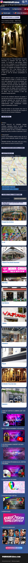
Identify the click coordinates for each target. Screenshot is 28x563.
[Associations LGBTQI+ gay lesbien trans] (14, 503)
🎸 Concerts (5, 9)
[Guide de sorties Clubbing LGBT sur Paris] (14, 420)
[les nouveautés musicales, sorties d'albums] (14, 471)
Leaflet (17, 184)
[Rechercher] (23, 2)
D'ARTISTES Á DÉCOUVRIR (14, 548)
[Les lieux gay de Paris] (14, 487)
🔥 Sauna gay (5, 13)
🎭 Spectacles (16, 9)
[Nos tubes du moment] (14, 436)
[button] (14, 169)
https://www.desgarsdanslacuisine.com (11, 22)
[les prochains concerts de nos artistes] (14, 454)
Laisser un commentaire (20, 198)
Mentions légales (16, 561)
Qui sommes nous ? (6, 561)
